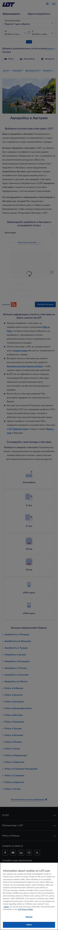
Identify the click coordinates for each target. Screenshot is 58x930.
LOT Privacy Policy (25, 909)
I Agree (29, 925)
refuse (6, 907)
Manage (29, 917)
